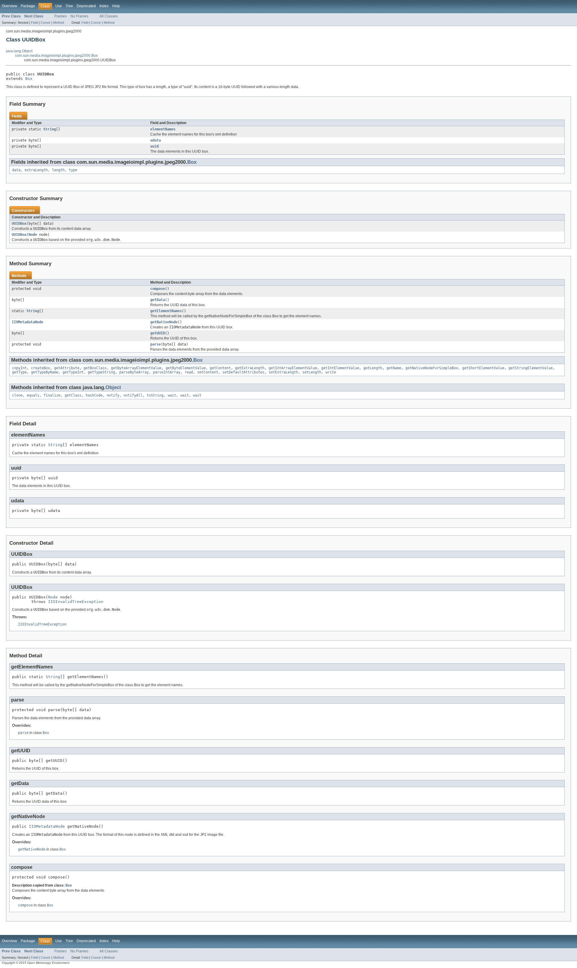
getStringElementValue (530, 368)
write (330, 372)
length (58, 170)
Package (28, 6)
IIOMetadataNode (27, 322)
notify (113, 395)
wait (172, 395)
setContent (207, 372)
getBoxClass (95, 368)
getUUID (157, 333)
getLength (372, 368)
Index (103, 6)
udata (155, 140)
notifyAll (133, 395)
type (73, 170)
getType (19, 372)
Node (33, 235)
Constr (45, 22)
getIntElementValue (340, 368)
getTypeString (101, 372)
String (49, 129)
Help (116, 6)
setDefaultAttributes (243, 372)
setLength (311, 372)
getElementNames (166, 311)
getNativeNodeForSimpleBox (431, 368)
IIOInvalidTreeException (75, 601)
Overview (9, 6)
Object (113, 387)
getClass (73, 395)
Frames (60, 16)
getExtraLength (249, 368)
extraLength (36, 170)
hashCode (94, 395)
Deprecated (86, 6)
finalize (52, 395)
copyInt (19, 368)
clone (17, 395)
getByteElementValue (186, 368)
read (189, 372)
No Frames (79, 16)
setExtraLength (283, 372)
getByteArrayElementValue (136, 368)
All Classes (108, 16)
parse (155, 344)
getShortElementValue (483, 368)
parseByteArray (134, 372)
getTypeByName (44, 372)
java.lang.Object (19, 51)
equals (33, 395)
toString (155, 395)
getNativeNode (164, 322)
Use (58, 6)
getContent (220, 368)
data (16, 170)
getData (157, 300)
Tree (69, 6)
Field (34, 22)
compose (157, 289)
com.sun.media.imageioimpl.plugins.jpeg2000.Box (56, 55)
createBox (40, 368)
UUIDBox (19, 223)
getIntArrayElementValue (293, 368)
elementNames (163, 129)
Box (28, 78)
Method (58, 22)
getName (393, 368)
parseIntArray (166, 372)
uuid (154, 146)
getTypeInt (73, 372)
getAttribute (66, 368)
